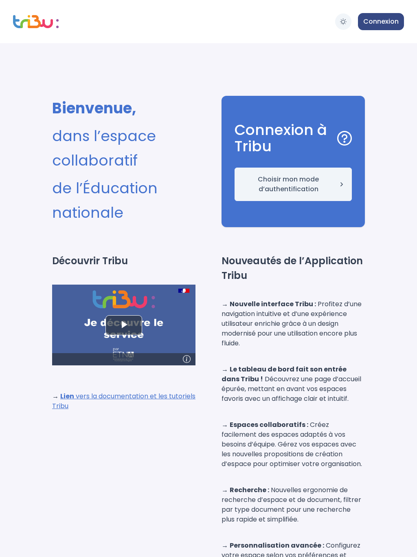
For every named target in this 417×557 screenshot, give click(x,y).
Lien (67, 396)
